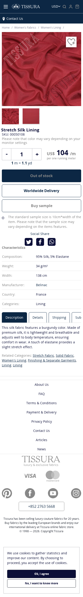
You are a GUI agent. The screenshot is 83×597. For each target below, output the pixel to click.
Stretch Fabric (43, 355)
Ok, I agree (41, 574)
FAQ (42, 394)
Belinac (41, 285)
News (41, 449)
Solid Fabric (65, 355)
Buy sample (41, 205)
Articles (41, 440)
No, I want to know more (41, 583)
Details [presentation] (38, 317)
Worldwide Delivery (41, 190)
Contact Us (14, 18)
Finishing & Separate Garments (52, 360)
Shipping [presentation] (59, 317)
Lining (6, 365)
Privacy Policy (41, 421)
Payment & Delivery (41, 412)
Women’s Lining (14, 360)
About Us (42, 384)
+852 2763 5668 (41, 506)
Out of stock (41, 175)
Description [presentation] (14, 317)
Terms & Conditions (41, 403)
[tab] (14, 317)
